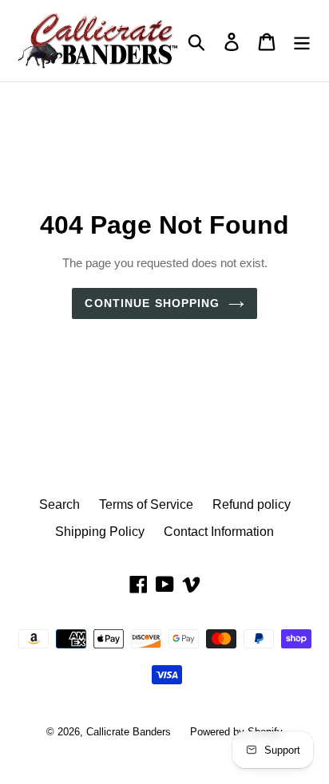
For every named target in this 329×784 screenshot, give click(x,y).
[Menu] (301, 40)
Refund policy (251, 504)
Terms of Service (146, 504)
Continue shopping (152, 303)
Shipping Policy (100, 531)
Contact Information (219, 531)
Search (59, 504)
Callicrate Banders (128, 731)
